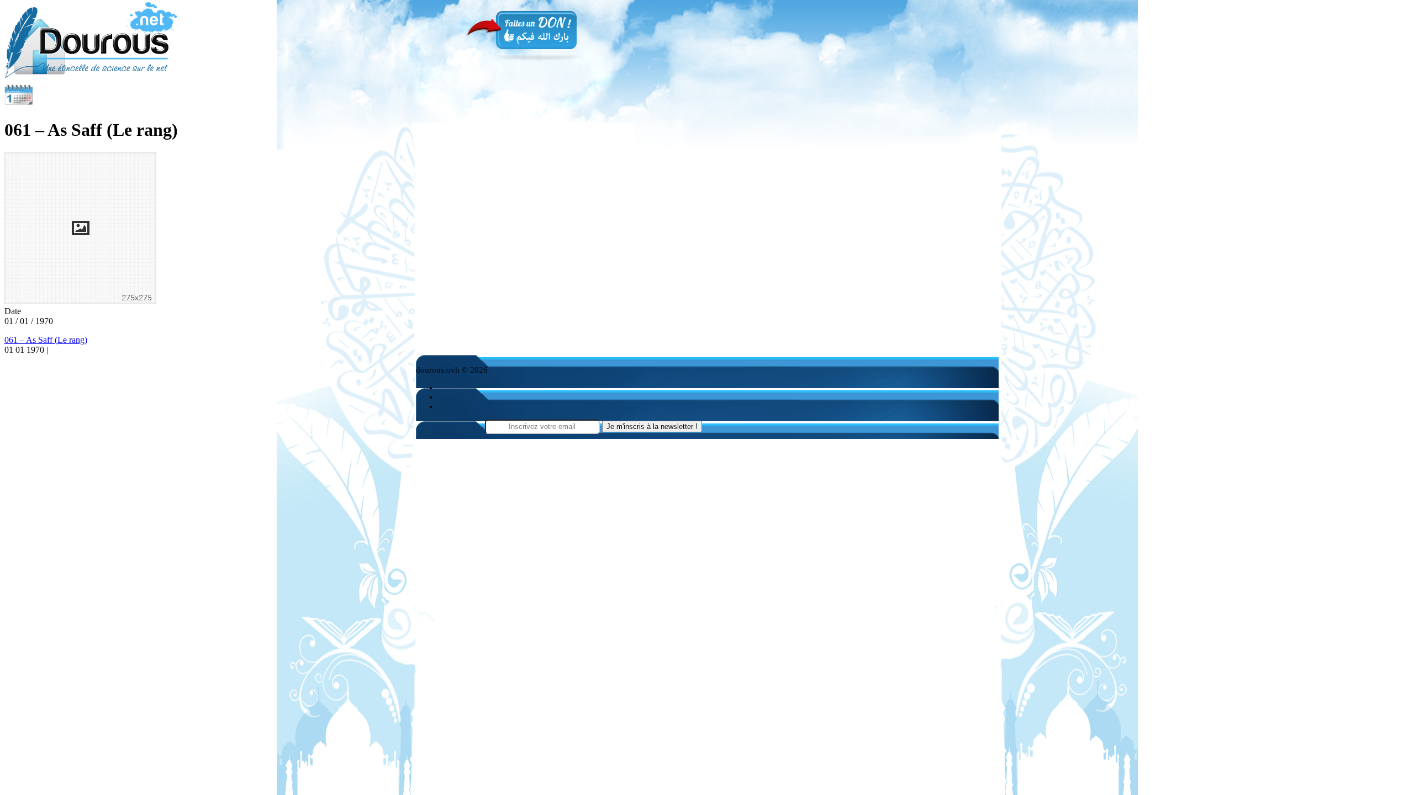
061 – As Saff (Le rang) (45, 339)
